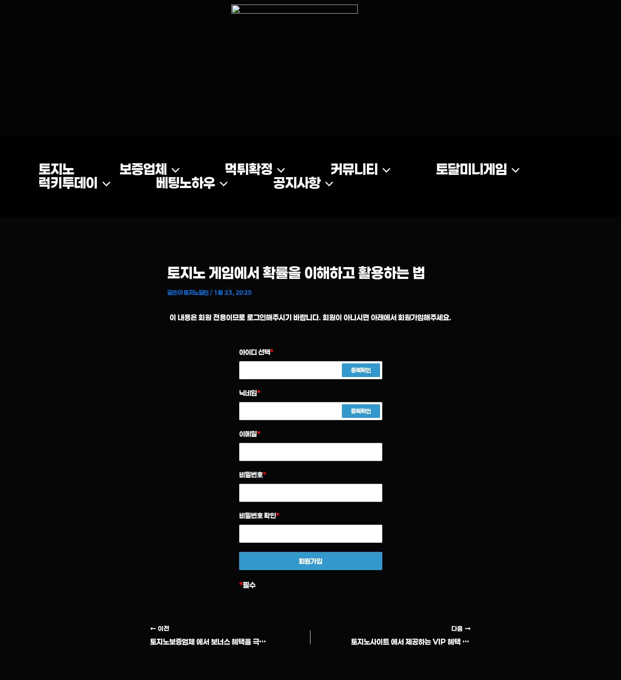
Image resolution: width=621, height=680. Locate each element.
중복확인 (361, 370)
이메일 (249, 434)
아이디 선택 (256, 352)
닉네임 (249, 393)
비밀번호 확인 (259, 515)
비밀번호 (252, 475)
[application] (173, 169)
